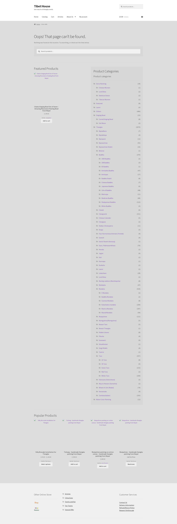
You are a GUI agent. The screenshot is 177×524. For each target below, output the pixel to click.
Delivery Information (126, 505)
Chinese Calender (105, 218)
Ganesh (101, 238)
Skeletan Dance (104, 96)
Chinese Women (104, 88)
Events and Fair (70, 502)
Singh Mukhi (103, 348)
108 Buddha (105, 163)
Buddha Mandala (107, 297)
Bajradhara (103, 131)
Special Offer (69, 510)
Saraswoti (102, 340)
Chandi (101, 210)
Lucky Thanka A (104, 463)
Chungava (102, 222)
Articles (60, 17)
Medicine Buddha (107, 198)
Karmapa (102, 261)
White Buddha (106, 206)
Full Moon (102, 123)
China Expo (69, 498)
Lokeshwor (103, 273)
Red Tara (105, 372)
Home (36, 17)
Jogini (101, 253)
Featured (99, 103)
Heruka (101, 249)
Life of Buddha (107, 190)
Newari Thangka (104, 328)
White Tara (105, 376)
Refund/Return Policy (126, 508)
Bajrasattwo (103, 143)
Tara (100, 356)
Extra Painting (101, 84)
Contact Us (123, 502)
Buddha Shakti (107, 178)
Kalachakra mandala (109, 305)
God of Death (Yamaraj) (107, 242)
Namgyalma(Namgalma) (107, 321)
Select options (45, 464)
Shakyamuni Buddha (109, 202)
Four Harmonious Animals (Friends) (111, 234)
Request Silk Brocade (126, 510)
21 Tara (104, 360)
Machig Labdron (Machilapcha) (109, 281)
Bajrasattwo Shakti (105, 147)
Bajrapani (102, 139)
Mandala (102, 289)
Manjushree (103, 317)
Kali (100, 257)
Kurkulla (102, 265)
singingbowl (48, 118)
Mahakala (102, 285)
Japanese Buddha (108, 186)
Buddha (101, 155)
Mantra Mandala (107, 309)
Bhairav (101, 151)
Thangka (99, 127)
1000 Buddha (106, 159)
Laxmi (98, 107)
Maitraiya (105, 194)
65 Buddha (105, 167)
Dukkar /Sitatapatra (106, 226)
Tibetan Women (104, 100)
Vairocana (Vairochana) (107, 380)
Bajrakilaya (103, 135)
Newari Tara (103, 324)
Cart (52, 17)
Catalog (45, 17)
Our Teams (69, 506)
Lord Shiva (102, 92)
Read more (131, 464)
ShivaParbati (103, 344)
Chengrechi (103, 214)
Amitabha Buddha (108, 171)
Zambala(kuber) (104, 395)
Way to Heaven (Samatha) (108, 384)
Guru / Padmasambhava (107, 245)
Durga (101, 230)
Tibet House (42, 6)
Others (98, 111)
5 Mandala (105, 293)
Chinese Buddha (107, 182)
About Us (70, 17)
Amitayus (105, 174)
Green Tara (105, 368)
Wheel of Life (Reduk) (106, 388)
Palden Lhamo (104, 332)
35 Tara (104, 364)
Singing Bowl (100, 115)
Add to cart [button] (46, 121)
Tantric (101, 352)
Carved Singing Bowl (106, 119)
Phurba (101, 336)
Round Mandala (107, 313)
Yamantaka (103, 391)
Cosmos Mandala (107, 301)
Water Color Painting (103, 399)
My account (83, 17)
